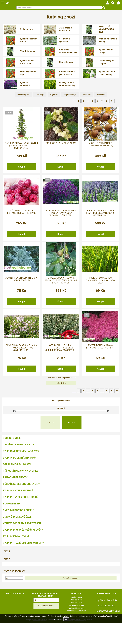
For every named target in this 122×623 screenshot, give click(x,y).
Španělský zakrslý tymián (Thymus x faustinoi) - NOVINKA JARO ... (21, 347)
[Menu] (2, 3)
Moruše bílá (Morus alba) (61, 143)
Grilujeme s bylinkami (64, 40)
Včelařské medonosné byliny (68, 51)
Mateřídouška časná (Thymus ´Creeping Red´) (100, 346)
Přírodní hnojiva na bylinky (108, 40)
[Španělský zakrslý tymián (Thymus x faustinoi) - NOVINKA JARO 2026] (21, 326)
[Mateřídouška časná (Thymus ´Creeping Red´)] (100, 326)
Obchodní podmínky (76, 605)
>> (117, 101)
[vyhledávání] (114, 3)
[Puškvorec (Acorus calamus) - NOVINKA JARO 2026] (100, 259)
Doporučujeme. (23, 95)
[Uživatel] (108, 3)
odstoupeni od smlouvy (76, 611)
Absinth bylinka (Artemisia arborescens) (21, 279)
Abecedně (101, 95)
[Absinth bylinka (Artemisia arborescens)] (21, 259)
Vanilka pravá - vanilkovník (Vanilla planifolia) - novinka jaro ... (21, 145)
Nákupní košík (76, 603)
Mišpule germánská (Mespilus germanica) (100, 144)
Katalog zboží (76, 600)
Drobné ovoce (26, 29)
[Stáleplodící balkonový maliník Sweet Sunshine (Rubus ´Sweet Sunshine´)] (21, 191)
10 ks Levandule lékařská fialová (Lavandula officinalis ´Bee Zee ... (61, 213)
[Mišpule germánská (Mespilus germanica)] (100, 124)
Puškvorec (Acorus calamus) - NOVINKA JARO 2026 (100, 280)
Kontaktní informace (76, 608)
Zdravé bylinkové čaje (28, 73)
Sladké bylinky (66, 62)
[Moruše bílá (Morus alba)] (61, 124)
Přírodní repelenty (29, 51)
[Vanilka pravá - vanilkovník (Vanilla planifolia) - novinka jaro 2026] (21, 124)
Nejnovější (86, 95)
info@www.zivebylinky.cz (108, 611)
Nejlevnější (40, 95)
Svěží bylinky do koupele (106, 62)
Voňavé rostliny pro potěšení (67, 73)
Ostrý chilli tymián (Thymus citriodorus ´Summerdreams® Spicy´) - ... (61, 347)
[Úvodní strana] (8, 3)
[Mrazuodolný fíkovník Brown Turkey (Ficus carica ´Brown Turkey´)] (61, 259)
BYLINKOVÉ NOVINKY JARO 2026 (106, 29)
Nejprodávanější (70, 95)
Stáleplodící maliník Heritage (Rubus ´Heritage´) (21, 211)
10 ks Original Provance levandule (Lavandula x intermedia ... (100, 213)
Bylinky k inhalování (25, 84)
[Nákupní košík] (119, 3)
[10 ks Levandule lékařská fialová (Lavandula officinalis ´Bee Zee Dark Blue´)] (61, 191)
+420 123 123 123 (106, 605)
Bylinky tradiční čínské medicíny (67, 84)
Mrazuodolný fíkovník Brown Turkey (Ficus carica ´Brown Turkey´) (61, 280)
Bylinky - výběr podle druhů (27, 62)
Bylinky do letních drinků (28, 40)
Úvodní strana (76, 597)
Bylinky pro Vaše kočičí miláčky (107, 73)
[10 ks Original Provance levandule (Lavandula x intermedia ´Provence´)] (100, 191)
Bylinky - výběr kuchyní (106, 51)
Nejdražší (54, 95)
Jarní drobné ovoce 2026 (65, 29)
